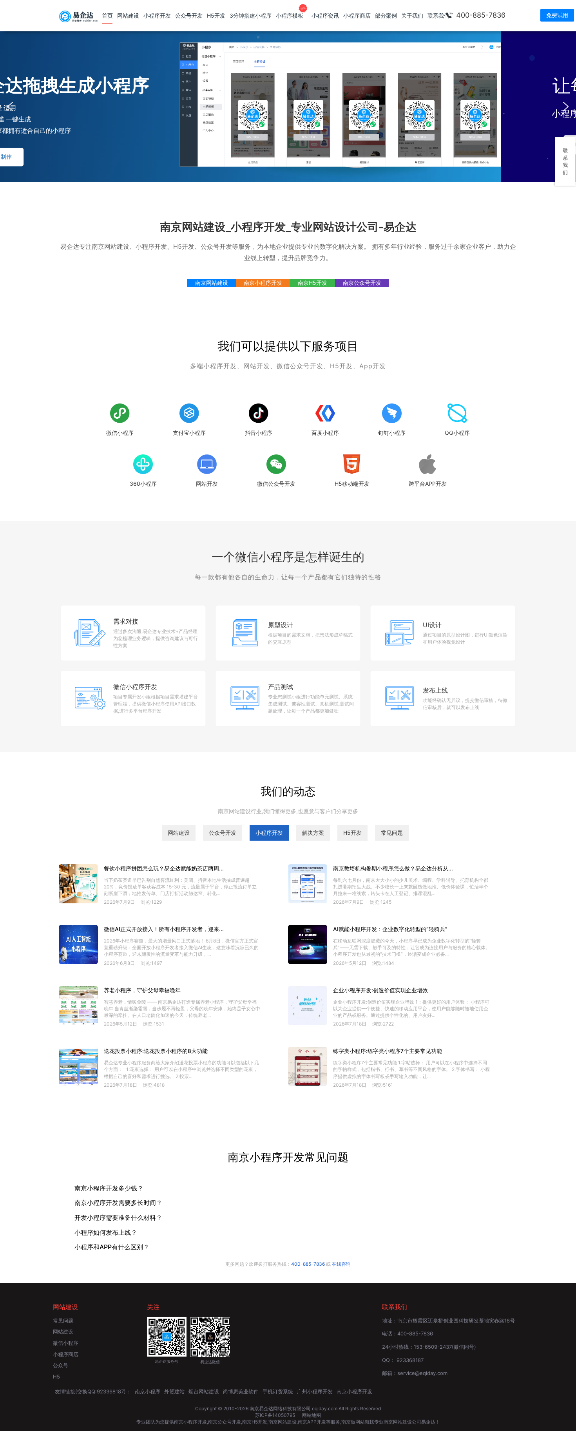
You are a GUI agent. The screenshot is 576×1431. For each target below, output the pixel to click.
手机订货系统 (278, 1391)
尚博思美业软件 (241, 1391)
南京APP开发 (312, 1422)
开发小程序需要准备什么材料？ (118, 1217)
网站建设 (128, 15)
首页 (107, 15)
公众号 (60, 1365)
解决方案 (313, 832)
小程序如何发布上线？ (105, 1232)
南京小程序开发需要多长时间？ (118, 1203)
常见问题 (392, 832)
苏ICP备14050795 (275, 1415)
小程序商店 (357, 15)
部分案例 (386, 15)
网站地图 (311, 1415)
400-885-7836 (480, 15)
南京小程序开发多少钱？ (108, 1188)
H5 (56, 1376)
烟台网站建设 (203, 1391)
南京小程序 (147, 1391)
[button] (10, 106)
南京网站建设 (211, 282)
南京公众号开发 (362, 282)
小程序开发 (157, 15)
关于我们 (412, 15)
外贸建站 (174, 1391)
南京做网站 (353, 1422)
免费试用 (557, 15)
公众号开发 (189, 15)
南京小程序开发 (263, 282)
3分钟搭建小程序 (251, 15)
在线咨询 (341, 1264)
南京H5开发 (312, 282)
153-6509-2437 (433, 1347)
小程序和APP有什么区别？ (111, 1247)
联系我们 (438, 15)
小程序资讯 (325, 15)
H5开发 (216, 15)
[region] (288, 106)
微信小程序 (65, 1343)
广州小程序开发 (315, 1391)
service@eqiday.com (422, 1373)
